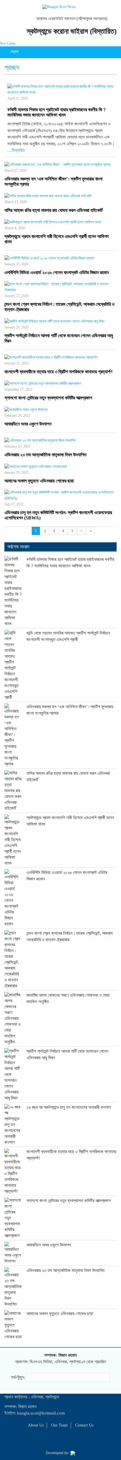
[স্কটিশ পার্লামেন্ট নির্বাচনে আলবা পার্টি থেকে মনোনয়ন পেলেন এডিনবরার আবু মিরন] (60, 321)
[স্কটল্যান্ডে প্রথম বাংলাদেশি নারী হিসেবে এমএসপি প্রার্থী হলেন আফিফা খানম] (60, 222)
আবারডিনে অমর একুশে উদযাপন (27, 423)
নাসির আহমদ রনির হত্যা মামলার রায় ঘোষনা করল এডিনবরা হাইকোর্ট (53, 210)
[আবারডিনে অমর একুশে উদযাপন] (60, 409)
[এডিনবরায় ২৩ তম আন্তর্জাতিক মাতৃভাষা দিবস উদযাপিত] (60, 440)
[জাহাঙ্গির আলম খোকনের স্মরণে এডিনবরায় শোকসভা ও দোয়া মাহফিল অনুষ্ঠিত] (13, 1018)
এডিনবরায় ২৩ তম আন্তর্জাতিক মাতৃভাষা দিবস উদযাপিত (45, 454)
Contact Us (84, 1425)
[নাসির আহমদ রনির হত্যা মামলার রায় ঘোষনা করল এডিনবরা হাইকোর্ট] (60, 196)
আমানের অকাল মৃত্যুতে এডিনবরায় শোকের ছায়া (39, 480)
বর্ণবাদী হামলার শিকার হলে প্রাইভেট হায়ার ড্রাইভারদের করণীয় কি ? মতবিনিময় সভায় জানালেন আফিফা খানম (56, 112)
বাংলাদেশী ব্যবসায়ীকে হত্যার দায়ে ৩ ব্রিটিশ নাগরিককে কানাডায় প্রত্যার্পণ (58, 371)
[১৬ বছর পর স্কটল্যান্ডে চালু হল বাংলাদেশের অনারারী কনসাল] (13, 1124)
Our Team (59, 1425)
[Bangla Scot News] (59, 6)
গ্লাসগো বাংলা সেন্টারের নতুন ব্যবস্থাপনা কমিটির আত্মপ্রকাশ (48, 397)
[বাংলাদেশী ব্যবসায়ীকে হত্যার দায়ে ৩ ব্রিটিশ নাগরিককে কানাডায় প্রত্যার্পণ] (60, 357)
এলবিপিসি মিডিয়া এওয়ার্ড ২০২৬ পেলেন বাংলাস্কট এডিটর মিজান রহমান (56, 272)
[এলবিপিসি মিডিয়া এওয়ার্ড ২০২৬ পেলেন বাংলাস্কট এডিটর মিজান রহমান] (60, 258)
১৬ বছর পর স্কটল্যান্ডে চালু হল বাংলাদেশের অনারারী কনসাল (68, 1107)
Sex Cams (8, 43)
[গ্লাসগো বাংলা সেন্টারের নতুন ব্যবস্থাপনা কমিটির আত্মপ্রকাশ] (60, 383)
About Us (36, 1425)
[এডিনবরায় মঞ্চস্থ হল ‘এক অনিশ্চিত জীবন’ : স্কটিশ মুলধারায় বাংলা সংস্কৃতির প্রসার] (60, 164)
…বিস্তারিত (16, 150)
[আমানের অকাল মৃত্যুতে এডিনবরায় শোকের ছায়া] (60, 466)
